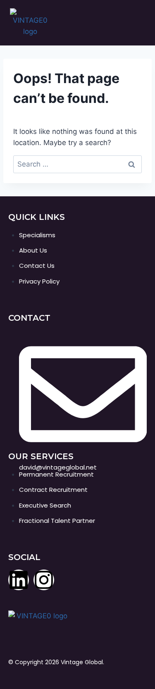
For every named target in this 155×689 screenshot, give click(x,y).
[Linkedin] (18, 580)
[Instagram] (43, 580)
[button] (141, 23)
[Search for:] (77, 164)
